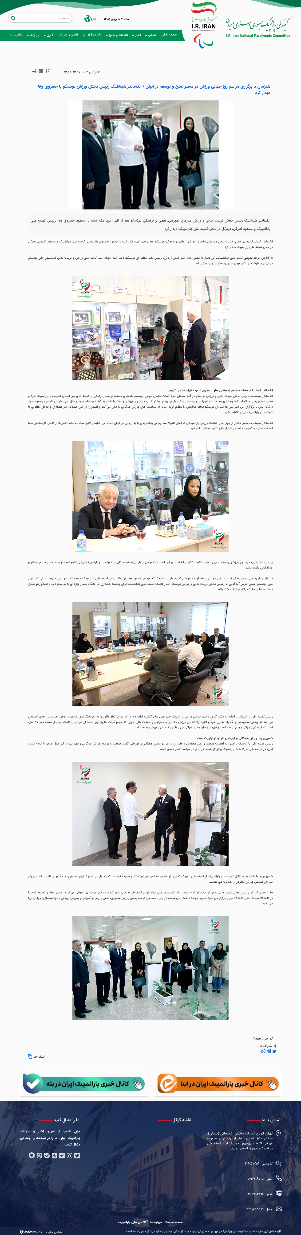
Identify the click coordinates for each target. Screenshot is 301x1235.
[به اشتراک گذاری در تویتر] (273, 1051)
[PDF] (48, 71)
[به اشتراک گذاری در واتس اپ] (263, 1051)
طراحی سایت (54, 1232)
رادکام (40, 1232)
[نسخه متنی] (34, 71)
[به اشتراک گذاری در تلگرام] (268, 1051)
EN (93, 19)
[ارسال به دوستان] (41, 71)
